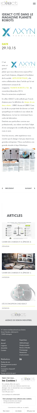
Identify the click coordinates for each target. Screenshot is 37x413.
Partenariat (23, 352)
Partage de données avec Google (13, 401)
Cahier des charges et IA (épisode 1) (16, 273)
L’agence (4, 345)
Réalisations (5, 359)
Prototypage (24, 350)
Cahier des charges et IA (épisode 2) (16, 242)
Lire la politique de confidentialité (11, 394)
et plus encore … (25, 355)
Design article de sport (8, 373)
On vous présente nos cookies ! (12, 402)
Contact (3, 350)
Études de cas (5, 362)
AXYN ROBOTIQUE (19, 78)
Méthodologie (24, 343)
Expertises (23, 340)
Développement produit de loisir (9, 365)
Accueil (3, 343)
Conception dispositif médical (8, 370)
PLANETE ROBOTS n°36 (19, 88)
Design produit (24, 345)
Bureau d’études (25, 348)
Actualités (4, 348)
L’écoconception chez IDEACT (14, 304)
